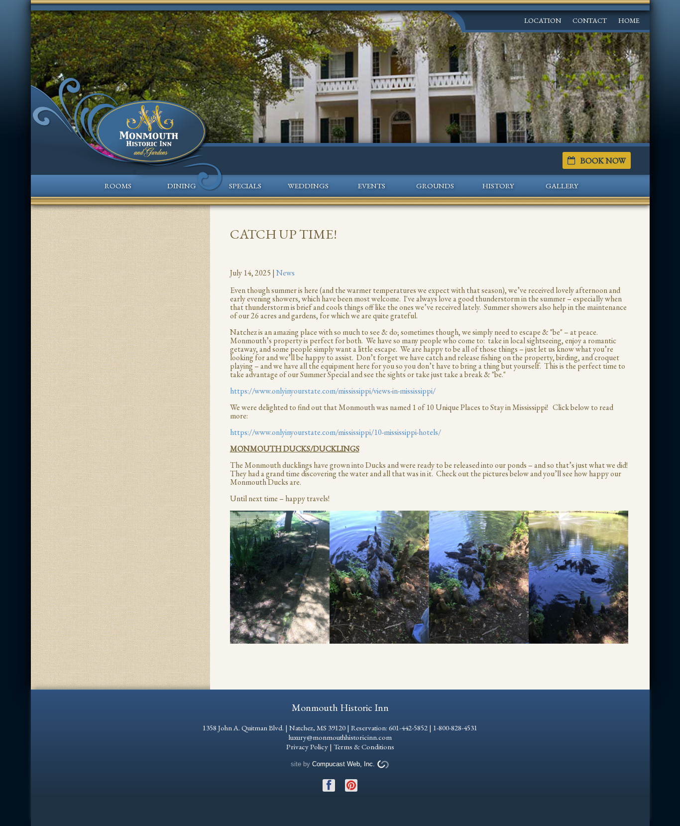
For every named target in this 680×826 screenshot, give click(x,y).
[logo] (151, 129)
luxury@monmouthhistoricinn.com (340, 737)
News (285, 273)
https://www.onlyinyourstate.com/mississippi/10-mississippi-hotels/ (335, 432)
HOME (629, 20)
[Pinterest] (351, 780)
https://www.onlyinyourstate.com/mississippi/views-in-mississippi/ (333, 391)
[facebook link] (329, 780)
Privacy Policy (307, 746)
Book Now (603, 160)
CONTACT (589, 20)
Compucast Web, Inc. (343, 764)
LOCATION (542, 20)
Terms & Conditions (364, 746)
